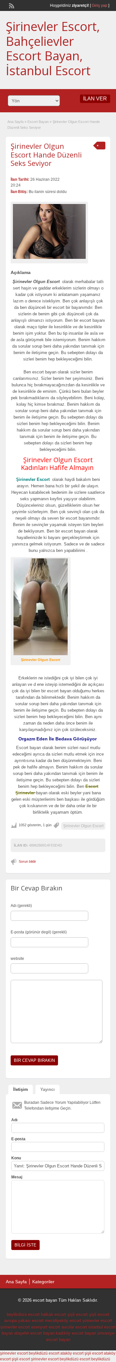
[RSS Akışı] (11, 5)
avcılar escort (74, 1327)
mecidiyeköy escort (63, 1320)
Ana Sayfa (15, 122)
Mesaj (16, 1177)
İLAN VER (95, 98)
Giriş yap (99, 5)
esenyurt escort (45, 1327)
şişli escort (77, 1314)
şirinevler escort (97, 1320)
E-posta (18, 1139)
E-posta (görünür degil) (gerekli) (39, 932)
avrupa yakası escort (24, 1320)
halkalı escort (53, 1314)
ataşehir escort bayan (34, 1333)
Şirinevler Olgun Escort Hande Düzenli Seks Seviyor (46, 154)
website (17, 958)
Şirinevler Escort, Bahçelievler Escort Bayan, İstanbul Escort (53, 48)
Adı (14, 1120)
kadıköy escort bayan (76, 1333)
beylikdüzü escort (23, 1314)
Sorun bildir (27, 861)
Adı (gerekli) (21, 905)
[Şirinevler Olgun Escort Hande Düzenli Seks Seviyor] (49, 231)
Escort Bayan (38, 122)
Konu (16, 1158)
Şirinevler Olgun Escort (83, 826)
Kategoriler (43, 1281)
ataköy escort (71, 1353)
